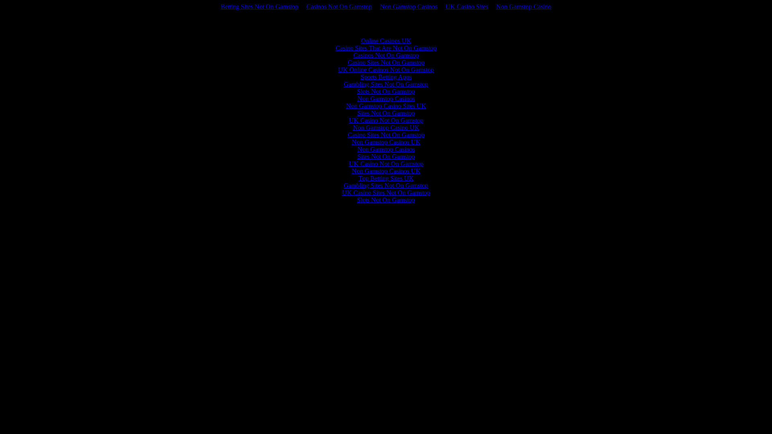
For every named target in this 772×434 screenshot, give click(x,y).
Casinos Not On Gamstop (339, 6)
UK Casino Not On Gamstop (386, 120)
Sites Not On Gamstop (386, 113)
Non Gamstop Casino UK (386, 127)
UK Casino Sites (467, 6)
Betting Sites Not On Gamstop (259, 6)
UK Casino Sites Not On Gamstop (386, 192)
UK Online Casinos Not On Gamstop (386, 69)
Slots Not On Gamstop (386, 91)
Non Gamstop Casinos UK (386, 142)
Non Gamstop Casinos (408, 6)
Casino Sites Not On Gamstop (386, 62)
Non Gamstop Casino (523, 6)
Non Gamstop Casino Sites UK (386, 105)
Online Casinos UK (386, 40)
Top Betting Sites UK (386, 178)
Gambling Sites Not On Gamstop (386, 84)
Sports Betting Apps (386, 77)
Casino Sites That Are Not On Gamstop (386, 48)
